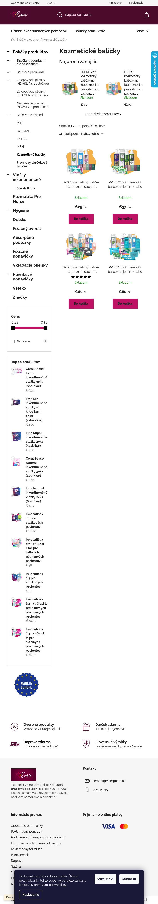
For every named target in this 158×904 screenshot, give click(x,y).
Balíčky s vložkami (30, 115)
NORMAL (23, 131)
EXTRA (22, 139)
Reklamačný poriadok (26, 831)
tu (64, 885)
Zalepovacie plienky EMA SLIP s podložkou (33, 93)
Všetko (19, 288)
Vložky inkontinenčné (27, 177)
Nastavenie (30, 894)
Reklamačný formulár (26, 849)
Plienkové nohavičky (23, 276)
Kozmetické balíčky (31, 154)
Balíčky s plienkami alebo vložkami (31, 62)
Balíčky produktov (30, 51)
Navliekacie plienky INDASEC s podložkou (33, 105)
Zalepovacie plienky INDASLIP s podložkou (33, 81)
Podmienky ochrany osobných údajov (38, 837)
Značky (20, 297)
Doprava (17, 861)
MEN (20, 147)
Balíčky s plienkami (30, 72)
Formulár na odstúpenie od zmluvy (36, 843)
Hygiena (21, 210)
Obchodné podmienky (25, 2)
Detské (19, 219)
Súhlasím (129, 879)
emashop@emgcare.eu (109, 781)
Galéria (16, 866)
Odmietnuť (105, 879)
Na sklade (31, 341)
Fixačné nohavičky (23, 254)
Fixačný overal (27, 228)
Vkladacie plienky (30, 265)
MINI (20, 123)
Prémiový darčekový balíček (32, 164)
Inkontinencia (20, 855)
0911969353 (100, 790)
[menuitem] (39, 31)
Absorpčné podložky (23, 240)
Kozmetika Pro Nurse (27, 199)
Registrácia (136, 2)
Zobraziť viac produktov (102, 114)
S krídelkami (26, 188)
